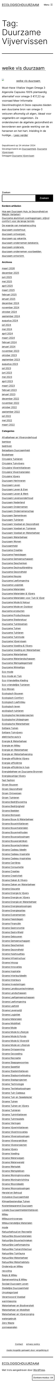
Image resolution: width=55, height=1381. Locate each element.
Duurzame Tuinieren (13, 632)
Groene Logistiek (11, 1014)
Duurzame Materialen (13, 589)
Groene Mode (9, 1027)
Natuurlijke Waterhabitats (15, 1262)
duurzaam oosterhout (14, 229)
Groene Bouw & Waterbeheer (17, 819)
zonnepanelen (9, 1327)
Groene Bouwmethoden (15, 832)
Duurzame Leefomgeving (15, 580)
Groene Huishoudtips (13, 954)
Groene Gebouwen (12, 936)
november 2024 (10, 307)
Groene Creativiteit (12, 875)
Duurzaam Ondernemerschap (18, 511)
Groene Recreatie (11, 1058)
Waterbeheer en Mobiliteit (16, 1309)
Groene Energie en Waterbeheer (19, 902)
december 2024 (10, 303)
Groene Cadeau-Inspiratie (16, 854)
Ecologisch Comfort (13, 697)
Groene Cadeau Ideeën (14, 849)
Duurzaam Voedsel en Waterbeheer (21, 533)
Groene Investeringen (13, 984)
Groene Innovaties (12, 967)
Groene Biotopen (11, 815)
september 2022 (11, 411)
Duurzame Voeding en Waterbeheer (21, 650)
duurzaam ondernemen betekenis (20, 243)
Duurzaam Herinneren (14, 480)
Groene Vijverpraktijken (14, 1140)
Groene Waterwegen (13, 1158)
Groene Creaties (10, 871)
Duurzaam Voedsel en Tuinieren (19, 528)
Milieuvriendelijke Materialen (17, 1223)
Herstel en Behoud (12, 1192)
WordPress (39, 1370)
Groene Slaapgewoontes (15, 1062)
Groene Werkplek (11, 1166)
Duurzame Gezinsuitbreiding (17, 567)
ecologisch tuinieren (13, 710)
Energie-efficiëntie (12, 763)
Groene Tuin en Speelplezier (17, 1097)
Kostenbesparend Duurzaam (17, 1205)
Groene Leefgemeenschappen (18, 997)
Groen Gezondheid (12, 789)
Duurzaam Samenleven (14, 515)
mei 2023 (7, 377)
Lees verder (21, 135)
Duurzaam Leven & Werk (15, 493)
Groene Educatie (11, 888)
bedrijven (7, 446)
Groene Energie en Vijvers (16, 897)
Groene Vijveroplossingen (16, 1136)
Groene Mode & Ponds (14, 1036)
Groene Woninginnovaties (16, 1175)
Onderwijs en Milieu (12, 1266)
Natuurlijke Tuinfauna (13, 1253)
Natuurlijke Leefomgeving (16, 1244)
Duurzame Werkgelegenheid (17, 663)
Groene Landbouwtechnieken (18, 988)
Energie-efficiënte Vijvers (15, 758)
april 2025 (7, 285)
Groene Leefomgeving (14, 1001)
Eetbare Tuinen (10, 728)
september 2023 (11, 359)
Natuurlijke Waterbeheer (15, 1257)
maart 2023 (8, 385)
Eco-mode (7, 671)
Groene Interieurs (11, 980)
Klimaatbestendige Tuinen (16, 1201)
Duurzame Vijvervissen (23, 155)
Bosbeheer (8, 454)
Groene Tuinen (10, 1101)
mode (5, 1227)
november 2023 (10, 351)
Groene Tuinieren (11, 1110)
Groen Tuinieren (10, 797)
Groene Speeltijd (11, 1066)
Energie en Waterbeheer (15, 750)
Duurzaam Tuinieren (13, 519)
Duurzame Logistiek (12, 585)
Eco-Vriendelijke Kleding (15, 680)
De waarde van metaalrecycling (19, 225)
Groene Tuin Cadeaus (13, 1092)
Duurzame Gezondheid (14, 572)
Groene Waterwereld (13, 1162)
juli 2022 (6, 416)
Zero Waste (8, 1323)
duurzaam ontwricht (13, 255)
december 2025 (10, 272)
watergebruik (9, 1318)
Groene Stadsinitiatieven (15, 1071)
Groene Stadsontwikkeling (16, 1075)
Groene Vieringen (11, 1123)
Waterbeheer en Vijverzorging (18, 1314)
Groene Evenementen (13, 914)
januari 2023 (8, 394)
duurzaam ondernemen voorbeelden (22, 251)
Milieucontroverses (12, 1218)
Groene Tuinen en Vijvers (15, 1105)
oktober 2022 (9, 407)
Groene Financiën (11, 923)
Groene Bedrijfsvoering (14, 802)
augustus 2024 (10, 320)
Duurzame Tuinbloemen (15, 624)
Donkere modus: (41, 1377)
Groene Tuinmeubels (13, 1119)
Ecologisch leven (11, 706)
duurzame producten (13, 611)
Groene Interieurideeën (14, 975)
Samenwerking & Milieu (14, 1279)
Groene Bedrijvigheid (13, 806)
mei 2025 (7, 281)
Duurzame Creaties (12, 550)
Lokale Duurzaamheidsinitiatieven (20, 1210)
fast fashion (8, 780)
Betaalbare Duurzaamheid (16, 450)
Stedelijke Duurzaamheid (15, 1288)
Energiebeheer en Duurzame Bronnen (22, 771)
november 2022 (10, 403)
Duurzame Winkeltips (13, 667)
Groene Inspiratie (11, 971)
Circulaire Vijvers (11, 476)
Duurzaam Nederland (13, 502)
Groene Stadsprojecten (14, 1079)
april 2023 (7, 381)
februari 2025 (9, 294)
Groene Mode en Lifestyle (16, 1045)
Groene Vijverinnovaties (15, 1132)
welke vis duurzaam (24, 68)
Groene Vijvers (10, 1149)
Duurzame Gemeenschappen (17, 559)
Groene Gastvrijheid (12, 932)
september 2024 (11, 316)
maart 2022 (8, 424)
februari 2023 (9, 390)
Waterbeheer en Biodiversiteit (18, 1305)
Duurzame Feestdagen (14, 554)
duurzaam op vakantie (14, 238)
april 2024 (7, 333)
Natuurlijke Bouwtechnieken (17, 1240)
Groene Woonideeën (13, 1184)
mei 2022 (7, 420)
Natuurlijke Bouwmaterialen (17, 1236)
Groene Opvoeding (12, 1053)
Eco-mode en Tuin (12, 676)
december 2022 (10, 398)
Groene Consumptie (13, 867)
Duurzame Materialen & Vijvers (18, 593)
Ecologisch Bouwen (12, 693)
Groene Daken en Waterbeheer (18, 884)
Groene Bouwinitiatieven (15, 823)
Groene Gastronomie (13, 928)
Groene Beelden (10, 810)
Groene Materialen (12, 1019)
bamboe (6, 441)
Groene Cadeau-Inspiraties (16, 858)
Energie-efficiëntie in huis (15, 767)
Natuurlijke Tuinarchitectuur (17, 1249)
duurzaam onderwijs (13, 247)
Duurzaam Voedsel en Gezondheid (20, 524)
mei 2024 (7, 329)
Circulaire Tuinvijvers (13, 463)
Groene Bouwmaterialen (15, 828)
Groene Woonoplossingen (16, 1188)
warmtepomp (9, 1301)
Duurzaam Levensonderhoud (17, 498)
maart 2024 (8, 337)
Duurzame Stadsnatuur (14, 619)
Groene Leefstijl (10, 1006)
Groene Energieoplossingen (17, 906)
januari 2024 (8, 346)
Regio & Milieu (9, 1275)
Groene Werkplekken (13, 1171)
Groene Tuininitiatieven (14, 1114)
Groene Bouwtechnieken (15, 845)
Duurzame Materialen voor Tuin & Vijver (23, 598)
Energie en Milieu (11, 745)
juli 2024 (6, 325)
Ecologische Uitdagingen (15, 719)
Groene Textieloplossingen (16, 1088)
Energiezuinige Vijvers (14, 776)
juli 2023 (6, 368)
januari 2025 (8, 299)
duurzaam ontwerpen (14, 234)
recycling (7, 1271)
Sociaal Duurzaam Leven (15, 1283)
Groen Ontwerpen (11, 793)
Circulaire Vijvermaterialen (16, 472)
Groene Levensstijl (12, 1010)
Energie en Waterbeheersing (17, 754)
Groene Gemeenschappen (16, 941)
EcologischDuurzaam (20, 5)
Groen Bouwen (10, 784)
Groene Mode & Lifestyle (15, 1032)
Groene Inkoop (10, 962)
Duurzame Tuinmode (13, 637)
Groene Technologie (13, 1084)
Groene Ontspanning (13, 1049)
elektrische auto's (11, 736)
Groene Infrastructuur (13, 958)
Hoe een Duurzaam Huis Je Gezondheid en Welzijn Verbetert (25, 213)
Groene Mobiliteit (11, 1023)
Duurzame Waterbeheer (15, 654)
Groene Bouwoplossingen (16, 836)
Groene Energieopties (13, 910)
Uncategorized (10, 1292)
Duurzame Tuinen (11, 628)
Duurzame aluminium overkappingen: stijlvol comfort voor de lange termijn (25, 219)
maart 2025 (8, 290)
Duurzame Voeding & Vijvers (17, 645)
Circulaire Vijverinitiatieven (16, 467)
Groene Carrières (11, 862)
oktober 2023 (9, 355)
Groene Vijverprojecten (14, 1145)
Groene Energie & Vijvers (15, 893)
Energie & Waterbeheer (14, 741)
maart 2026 (8, 268)
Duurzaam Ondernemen (15, 506)
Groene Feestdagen (12, 919)
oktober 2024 (9, 311)
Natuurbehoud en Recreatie (17, 1231)
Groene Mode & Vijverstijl (15, 1040)
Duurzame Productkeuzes (16, 615)
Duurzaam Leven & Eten (15, 489)
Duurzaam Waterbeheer (15, 537)
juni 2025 (7, 277)
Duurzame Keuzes (11, 576)
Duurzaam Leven (11, 485)
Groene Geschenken (13, 945)
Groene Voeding (10, 1153)
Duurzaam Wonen (11, 541)
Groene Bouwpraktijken (14, 841)
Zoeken (6, 192)
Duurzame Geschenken (14, 563)
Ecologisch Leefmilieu (13, 702)
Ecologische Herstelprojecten (18, 715)
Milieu (5, 1214)
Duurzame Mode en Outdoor (17, 606)
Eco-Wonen (8, 689)
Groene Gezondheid (13, 949)
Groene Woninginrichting (15, 1179)
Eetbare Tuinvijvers (12, 732)
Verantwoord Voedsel (13, 1297)
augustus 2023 (10, 364)
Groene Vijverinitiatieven (15, 1127)
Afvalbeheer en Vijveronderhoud (19, 437)
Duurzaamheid (29, 149)
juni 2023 (7, 372)
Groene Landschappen (14, 993)
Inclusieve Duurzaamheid (15, 1197)
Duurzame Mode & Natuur (16, 602)
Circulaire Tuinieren (12, 459)
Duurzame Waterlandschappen (18, 658)
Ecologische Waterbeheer (16, 723)
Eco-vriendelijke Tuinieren (16, 684)
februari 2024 (9, 342)
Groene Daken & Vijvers (14, 880)
